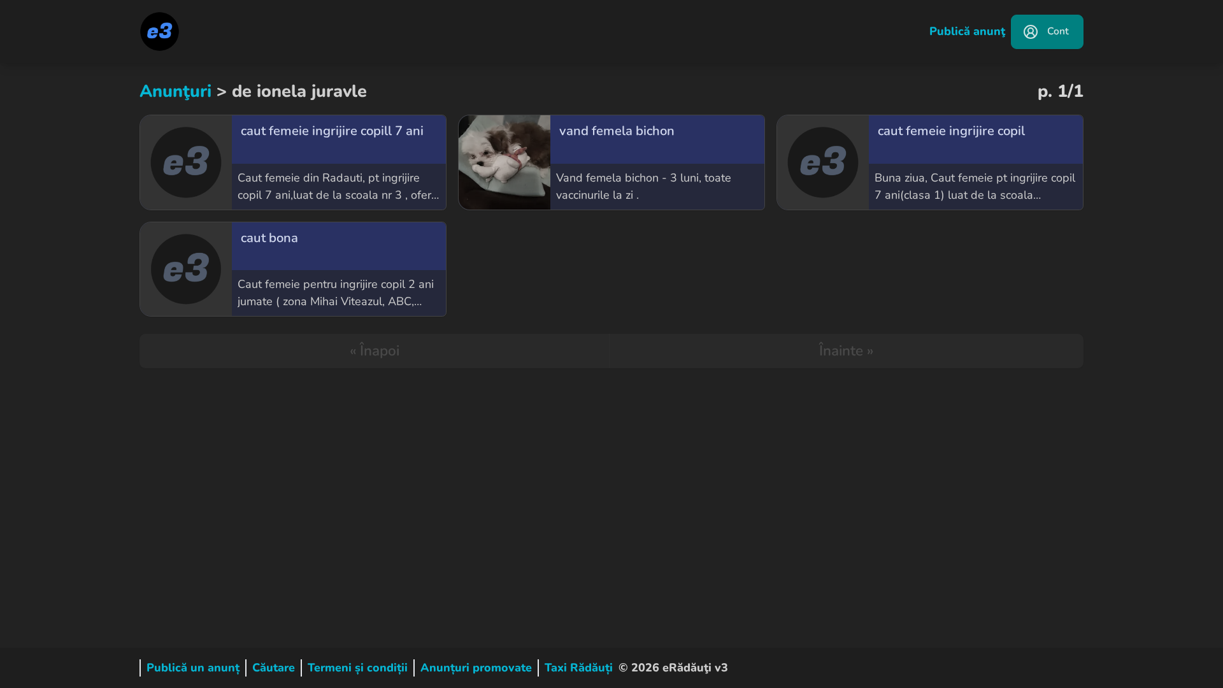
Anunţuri (175, 91)
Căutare (273, 667)
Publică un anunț (193, 667)
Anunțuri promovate (476, 667)
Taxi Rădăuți (579, 667)
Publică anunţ (967, 31)
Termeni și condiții (358, 667)
